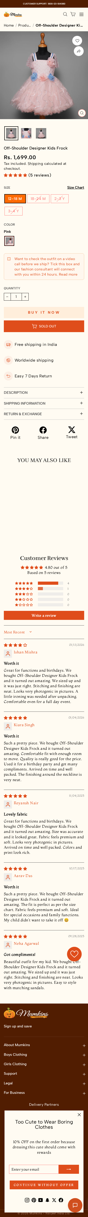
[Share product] (79, 51)
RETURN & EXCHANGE (23, 414)
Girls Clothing (15, 1064)
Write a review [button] (44, 615)
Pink (9, 240)
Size (44, 187)
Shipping (35, 163)
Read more (67, 274)
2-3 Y (59, 198)
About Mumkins (17, 1045)
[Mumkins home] (13, 14)
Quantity (12, 288)
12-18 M (15, 198)
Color (9, 225)
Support (10, 1073)
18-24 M (38, 198)
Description (16, 392)
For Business (14, 1092)
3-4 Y (13, 211)
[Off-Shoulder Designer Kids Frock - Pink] (7, 530)
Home (9, 25)
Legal (8, 1083)
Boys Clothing (15, 1054)
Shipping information (24, 403)
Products (24, 25)
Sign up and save (18, 1026)
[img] (15, 645)
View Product (23, 540)
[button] (16, 175)
